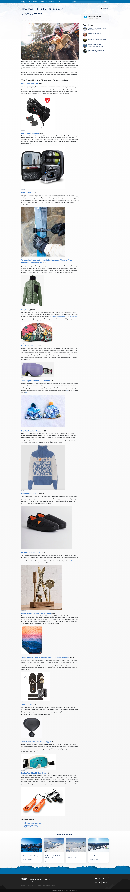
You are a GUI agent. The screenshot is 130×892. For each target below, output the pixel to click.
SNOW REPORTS (33, 1)
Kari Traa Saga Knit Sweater (31, 431)
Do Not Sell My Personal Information (49, 885)
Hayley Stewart (63, 316)
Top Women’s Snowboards (31, 827)
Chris (51, 316)
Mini (30, 705)
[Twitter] (99, 878)
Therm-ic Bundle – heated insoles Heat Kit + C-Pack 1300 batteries (45, 658)
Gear (22, 20)
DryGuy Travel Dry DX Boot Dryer (33, 773)
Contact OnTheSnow (36, 879)
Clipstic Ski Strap (27, 192)
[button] (105, 2)
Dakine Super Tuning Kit (30, 133)
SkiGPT (58, 1)
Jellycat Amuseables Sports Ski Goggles (36, 742)
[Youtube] (96, 878)
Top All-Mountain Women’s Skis (32, 823)
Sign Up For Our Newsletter (35, 881)
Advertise (47, 879)
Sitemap (39, 885)
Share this (106, 8)
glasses (76, 561)
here (67, 390)
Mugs (72, 561)
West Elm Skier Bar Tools (30, 553)
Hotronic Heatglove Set (29, 83)
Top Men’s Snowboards (30, 825)
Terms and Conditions (31, 885)
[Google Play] (97, 882)
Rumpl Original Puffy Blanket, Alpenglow (36, 613)
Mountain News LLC (66, 890)
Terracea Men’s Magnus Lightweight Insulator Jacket (40, 260)
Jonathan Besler (74, 316)
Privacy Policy (23, 885)
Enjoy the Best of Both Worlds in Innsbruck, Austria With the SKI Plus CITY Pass (53, 855)
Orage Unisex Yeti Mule (29, 493)
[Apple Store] (105, 882)
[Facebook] (107, 878)
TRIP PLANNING (43, 1)
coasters (25, 562)
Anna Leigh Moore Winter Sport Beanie (35, 381)
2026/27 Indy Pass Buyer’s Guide (76, 854)
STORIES (51, 1)
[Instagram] (103, 878)
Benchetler (56, 316)
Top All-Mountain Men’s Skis (31, 822)
